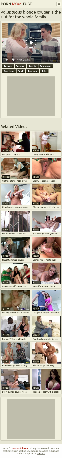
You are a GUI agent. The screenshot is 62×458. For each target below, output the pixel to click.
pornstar (33, 71)
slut (45, 71)
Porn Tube (16, 4)
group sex (46, 66)
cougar (21, 66)
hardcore (10, 71)
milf (22, 71)
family (33, 66)
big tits (9, 66)
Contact (41, 453)
